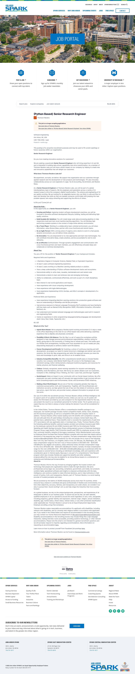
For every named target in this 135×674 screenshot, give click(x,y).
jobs (23, 104)
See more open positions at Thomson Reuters (67, 556)
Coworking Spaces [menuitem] (94, 594)
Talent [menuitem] (28, 597)
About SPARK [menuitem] (113, 594)
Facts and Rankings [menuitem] (32, 605)
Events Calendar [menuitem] (52, 591)
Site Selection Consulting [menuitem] (96, 597)
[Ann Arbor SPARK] (124, 666)
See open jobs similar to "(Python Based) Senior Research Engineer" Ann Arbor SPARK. (64, 128)
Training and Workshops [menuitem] (55, 600)
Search (123, 4)
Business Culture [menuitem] (32, 603)
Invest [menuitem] (101, 4)
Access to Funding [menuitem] (12, 600)
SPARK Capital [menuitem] (10, 597)
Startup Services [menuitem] (11, 591)
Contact (123, 11)
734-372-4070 (51, 650)
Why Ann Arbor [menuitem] (74, 11)
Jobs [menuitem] (101, 11)
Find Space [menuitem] (110, 11)
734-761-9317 (10, 650)
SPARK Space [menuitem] (92, 600)
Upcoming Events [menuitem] (89, 11)
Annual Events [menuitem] (52, 597)
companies (37, 104)
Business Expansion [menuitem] (12, 594)
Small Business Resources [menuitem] (14, 603)
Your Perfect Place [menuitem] (32, 594)
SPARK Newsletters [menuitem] (110, 4)
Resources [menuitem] (89, 4)
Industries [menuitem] (29, 600)
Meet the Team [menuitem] (114, 597)
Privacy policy (63, 573)
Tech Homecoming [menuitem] (53, 594)
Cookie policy (71, 573)
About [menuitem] (96, 4)
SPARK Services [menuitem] (59, 11)
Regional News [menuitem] (114, 591)
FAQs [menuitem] (110, 600)
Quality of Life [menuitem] (31, 591)
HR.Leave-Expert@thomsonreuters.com (86, 515)
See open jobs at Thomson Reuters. (49, 126)
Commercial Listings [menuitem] (95, 591)
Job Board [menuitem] (71, 591)
